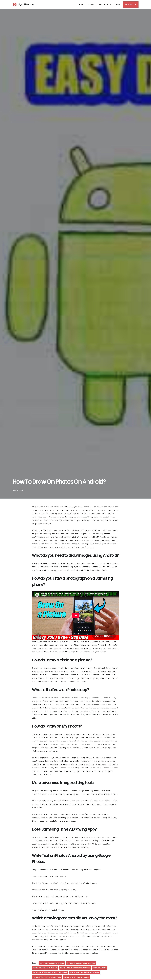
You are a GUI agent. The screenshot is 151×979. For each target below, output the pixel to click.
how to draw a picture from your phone (84, 972)
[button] (110, 4)
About (91, 5)
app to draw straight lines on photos (81, 963)
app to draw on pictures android (52, 963)
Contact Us (130, 4)
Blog (118, 5)
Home (81, 5)
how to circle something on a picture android (50, 972)
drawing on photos (99, 968)
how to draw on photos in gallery (76, 977)
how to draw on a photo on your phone (47, 977)
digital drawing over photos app (45, 968)
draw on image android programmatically (75, 968)
